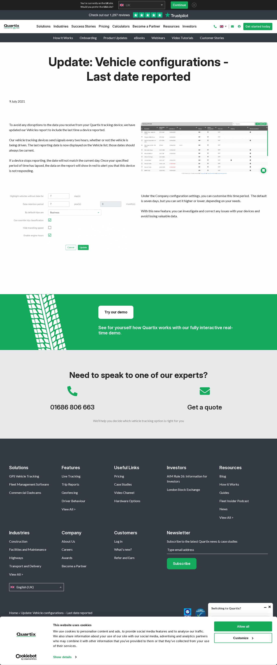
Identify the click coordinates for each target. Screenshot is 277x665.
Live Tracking (71, 476)
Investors (189, 26)
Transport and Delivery (25, 566)
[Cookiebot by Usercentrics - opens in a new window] (26, 657)
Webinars (158, 38)
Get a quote (204, 400)
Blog (222, 476)
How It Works (63, 38)
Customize (240, 638)
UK (142, 5)
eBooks (139, 38)
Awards (67, 558)
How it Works (229, 484)
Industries (61, 26)
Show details (62, 657)
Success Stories (83, 26)
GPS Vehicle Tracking (24, 476)
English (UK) (224, 26)
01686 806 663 (72, 400)
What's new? (123, 549)
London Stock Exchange (183, 489)
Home (13, 613)
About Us (68, 541)
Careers (67, 549)
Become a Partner (146, 26)
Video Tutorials (182, 38)
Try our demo (115, 312)
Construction (18, 541)
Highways (16, 558)
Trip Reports (70, 484)
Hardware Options (127, 501)
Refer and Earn (124, 558)
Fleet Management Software (29, 484)
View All (67, 509)
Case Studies (123, 484)
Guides (224, 492)
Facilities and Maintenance (27, 549)
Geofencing (70, 492)
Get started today (257, 26)
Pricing (104, 26)
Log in (118, 541)
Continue (179, 5)
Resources (171, 26)
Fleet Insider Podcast (234, 501)
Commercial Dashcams (25, 492)
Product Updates (115, 38)
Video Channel (124, 492)
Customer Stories (212, 38)
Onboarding (88, 38)
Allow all (243, 626)
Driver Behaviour (73, 501)
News (223, 509)
